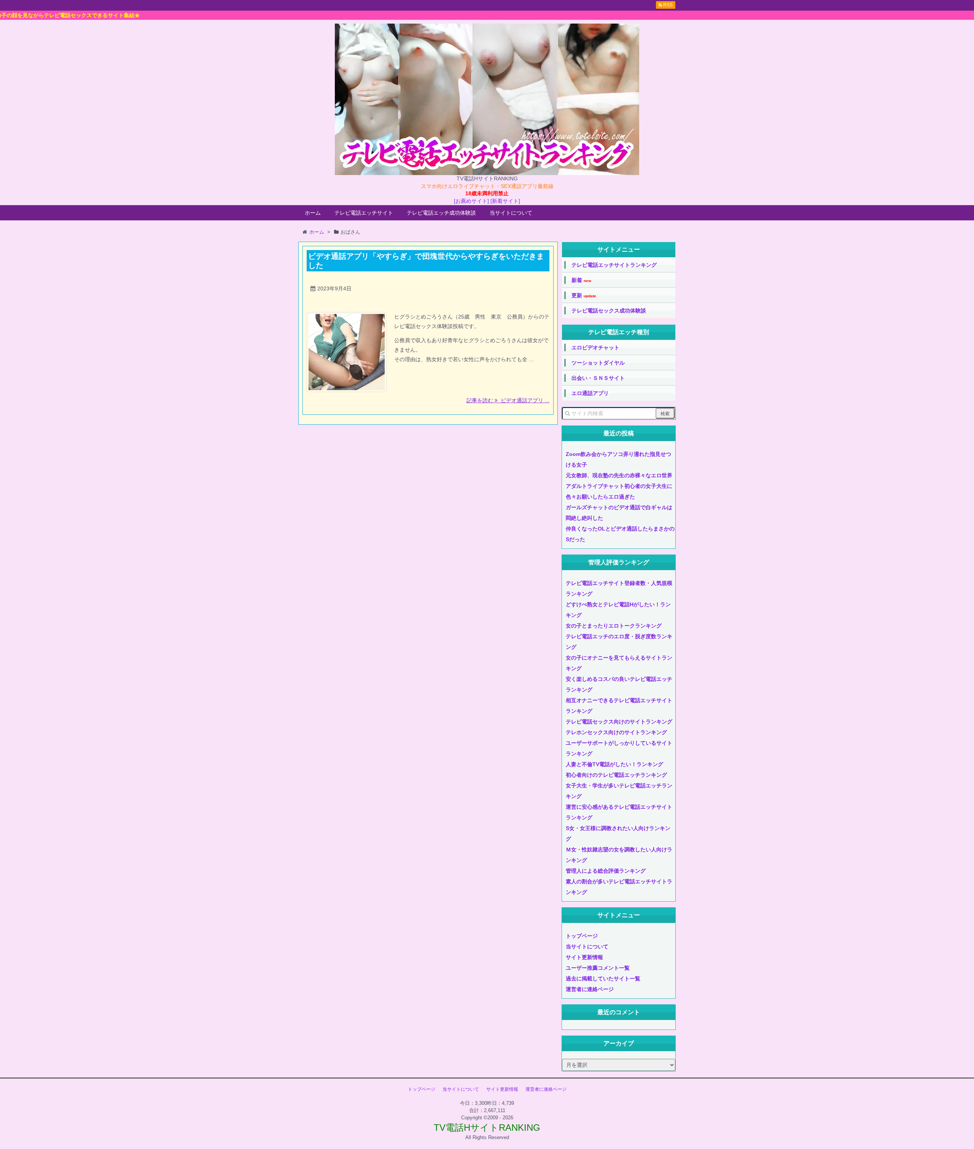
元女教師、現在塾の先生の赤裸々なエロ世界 (619, 475)
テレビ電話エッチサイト (363, 213)
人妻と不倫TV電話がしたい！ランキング (614, 764)
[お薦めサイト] (471, 201)
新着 (581, 280)
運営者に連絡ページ (590, 989)
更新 (583, 295)
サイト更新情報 (584, 957)
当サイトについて (511, 213)
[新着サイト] (505, 201)
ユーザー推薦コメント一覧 (598, 968)
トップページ (582, 936)
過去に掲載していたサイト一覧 (603, 978)
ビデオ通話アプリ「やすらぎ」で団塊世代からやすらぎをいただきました (426, 260)
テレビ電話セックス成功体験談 (608, 310)
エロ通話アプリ (590, 393)
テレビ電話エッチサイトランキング (614, 265)
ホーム (313, 213)
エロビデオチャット (595, 347)
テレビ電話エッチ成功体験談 (441, 213)
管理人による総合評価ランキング (606, 871)
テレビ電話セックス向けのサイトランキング (619, 722)
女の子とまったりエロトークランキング (614, 626)
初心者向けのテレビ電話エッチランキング (616, 775)
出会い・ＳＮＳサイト (598, 378)
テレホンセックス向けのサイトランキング (616, 732)
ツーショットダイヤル (598, 362)
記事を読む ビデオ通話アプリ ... (507, 400)
